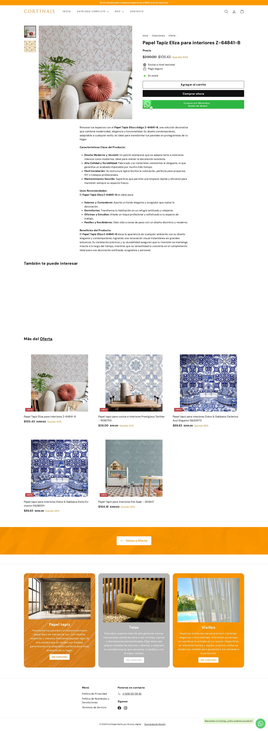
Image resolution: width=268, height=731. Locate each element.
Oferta (172, 35)
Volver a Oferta (136, 541)
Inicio (67, 11)
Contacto (137, 11)
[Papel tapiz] (60, 598)
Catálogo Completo (92, 11)
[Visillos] (208, 600)
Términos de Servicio (94, 707)
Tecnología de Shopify (154, 724)
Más (118, 11)
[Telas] (134, 600)
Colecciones (158, 35)
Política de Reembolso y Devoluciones (95, 700)
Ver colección (59, 656)
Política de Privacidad (94, 693)
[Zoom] (85, 72)
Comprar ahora (193, 94)
